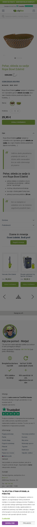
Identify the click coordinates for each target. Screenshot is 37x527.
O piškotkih (6, 518)
